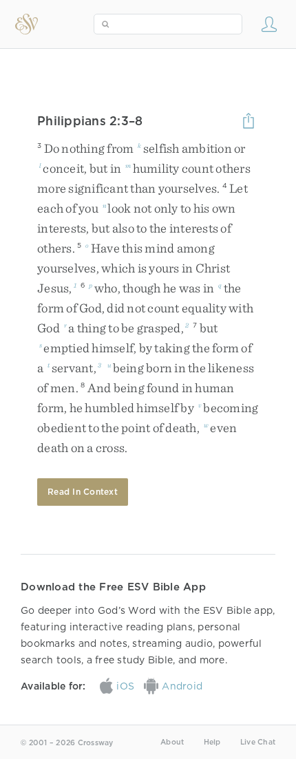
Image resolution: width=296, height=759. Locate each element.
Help (212, 742)
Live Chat (257, 742)
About (172, 742)
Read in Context (82, 492)
